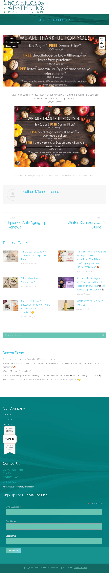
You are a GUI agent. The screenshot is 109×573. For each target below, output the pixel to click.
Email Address (13, 507)
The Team (7, 419)
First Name (11, 521)
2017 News (10, 38)
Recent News (11, 46)
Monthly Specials (12, 42)
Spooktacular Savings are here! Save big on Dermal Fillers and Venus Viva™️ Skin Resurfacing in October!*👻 (90, 284)
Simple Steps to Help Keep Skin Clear (89, 302)
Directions (7, 424)
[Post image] (10, 256)
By (69, 175)
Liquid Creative (80, 567)
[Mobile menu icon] (104, 7)
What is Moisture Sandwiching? (29, 280)
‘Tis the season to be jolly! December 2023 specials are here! (35, 255)
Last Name (11, 535)
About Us (7, 414)
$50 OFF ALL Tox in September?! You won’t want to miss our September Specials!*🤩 (35, 306)
